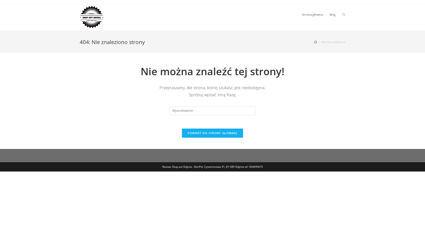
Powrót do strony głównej (212, 133)
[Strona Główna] (315, 42)
